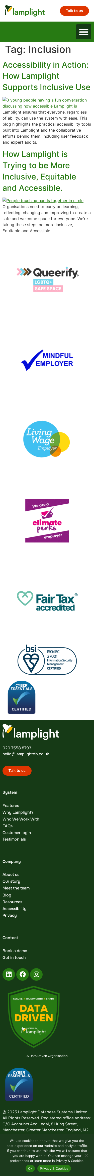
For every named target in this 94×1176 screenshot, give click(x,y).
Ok (30, 1168)
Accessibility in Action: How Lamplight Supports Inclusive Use (46, 76)
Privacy (10, 915)
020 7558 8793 (17, 748)
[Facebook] (22, 974)
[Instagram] (36, 974)
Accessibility (15, 908)
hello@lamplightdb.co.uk (26, 754)
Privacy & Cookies (54, 1168)
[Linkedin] (9, 974)
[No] (86, 1155)
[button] (83, 31)
